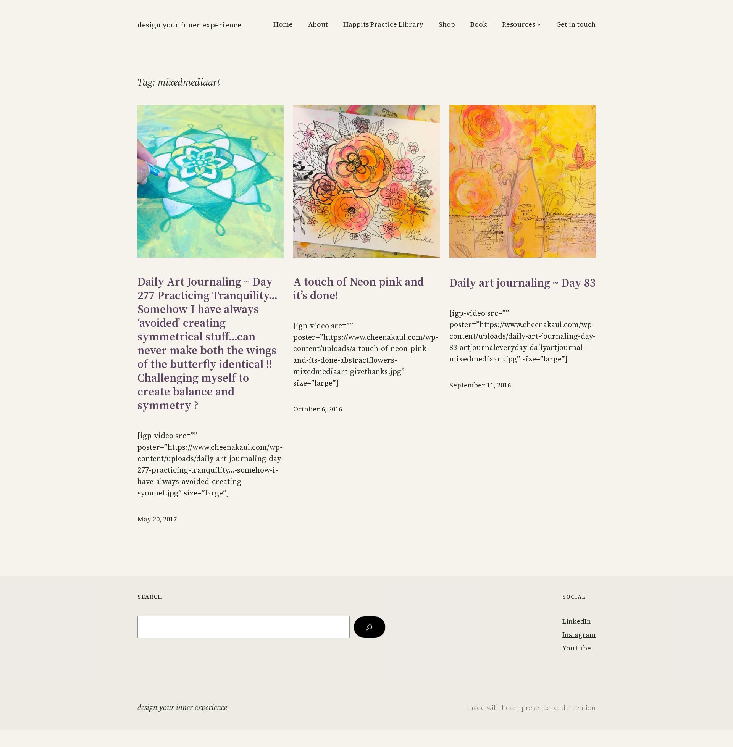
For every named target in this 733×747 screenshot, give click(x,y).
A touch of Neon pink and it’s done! (358, 288)
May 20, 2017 (157, 519)
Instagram (579, 634)
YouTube (576, 648)
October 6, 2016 (317, 409)
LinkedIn (576, 621)
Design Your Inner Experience (189, 24)
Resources (518, 24)
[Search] (370, 627)
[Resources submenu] (539, 24)
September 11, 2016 (480, 385)
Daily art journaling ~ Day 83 (522, 283)
